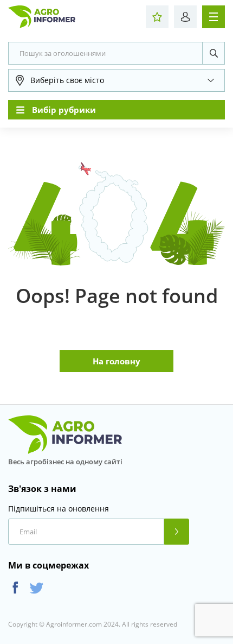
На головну (116, 361)
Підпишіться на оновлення (58, 509)
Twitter (36, 588)
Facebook (15, 588)
